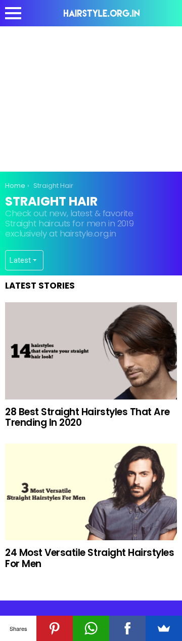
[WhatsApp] (91, 628)
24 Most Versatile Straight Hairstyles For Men (89, 558)
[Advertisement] (91, 97)
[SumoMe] (164, 628)
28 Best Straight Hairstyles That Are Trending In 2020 (87, 417)
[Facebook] (127, 628)
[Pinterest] (54, 628)
